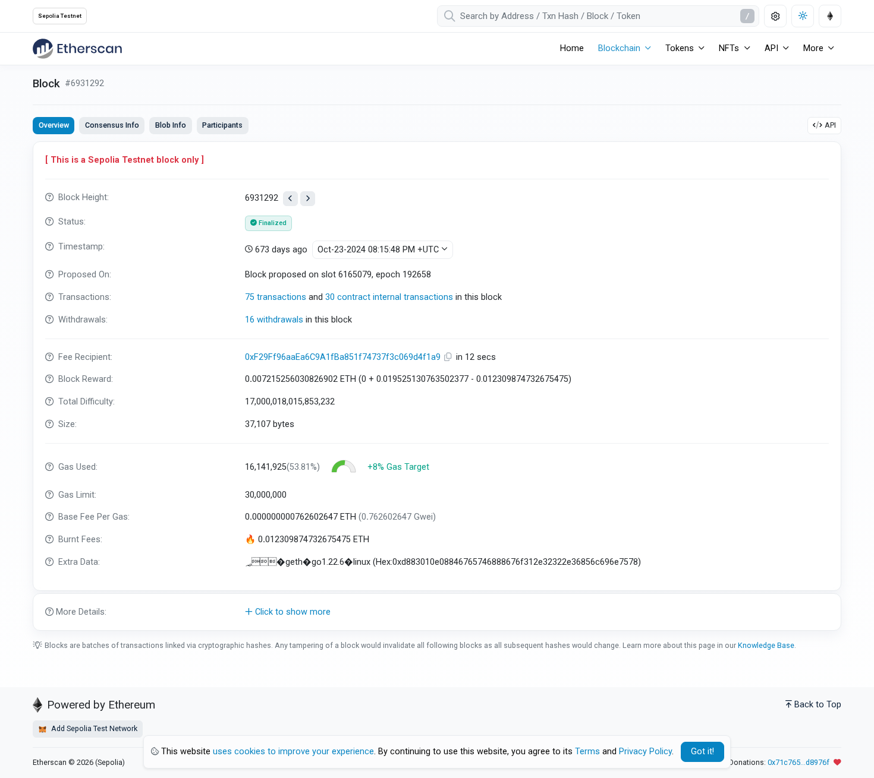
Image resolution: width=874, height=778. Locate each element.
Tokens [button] (679, 48)
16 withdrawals (274, 320)
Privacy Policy (645, 752)
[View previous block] (290, 198)
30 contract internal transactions (389, 297)
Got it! (702, 752)
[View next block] (307, 198)
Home (572, 48)
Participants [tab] (222, 125)
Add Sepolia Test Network (93, 728)
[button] (437, 612)
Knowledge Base (766, 645)
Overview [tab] (54, 125)
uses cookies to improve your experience (293, 752)
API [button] (771, 48)
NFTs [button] (729, 48)
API (830, 125)
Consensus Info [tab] (112, 125)
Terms (587, 752)
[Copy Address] (449, 357)
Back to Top (817, 705)
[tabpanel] (437, 386)
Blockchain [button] (619, 48)
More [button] (813, 48)
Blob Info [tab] (170, 125)
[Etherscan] (77, 48)
